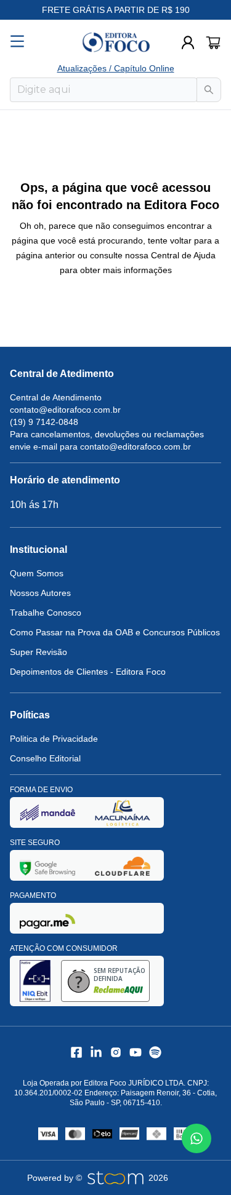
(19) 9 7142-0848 (44, 422)
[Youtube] (135, 1052)
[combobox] (103, 89)
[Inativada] (47, 812)
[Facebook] (76, 1052)
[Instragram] (116, 1052)
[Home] (116, 42)
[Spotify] (155, 1052)
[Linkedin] (96, 1052)
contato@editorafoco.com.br (65, 410)
